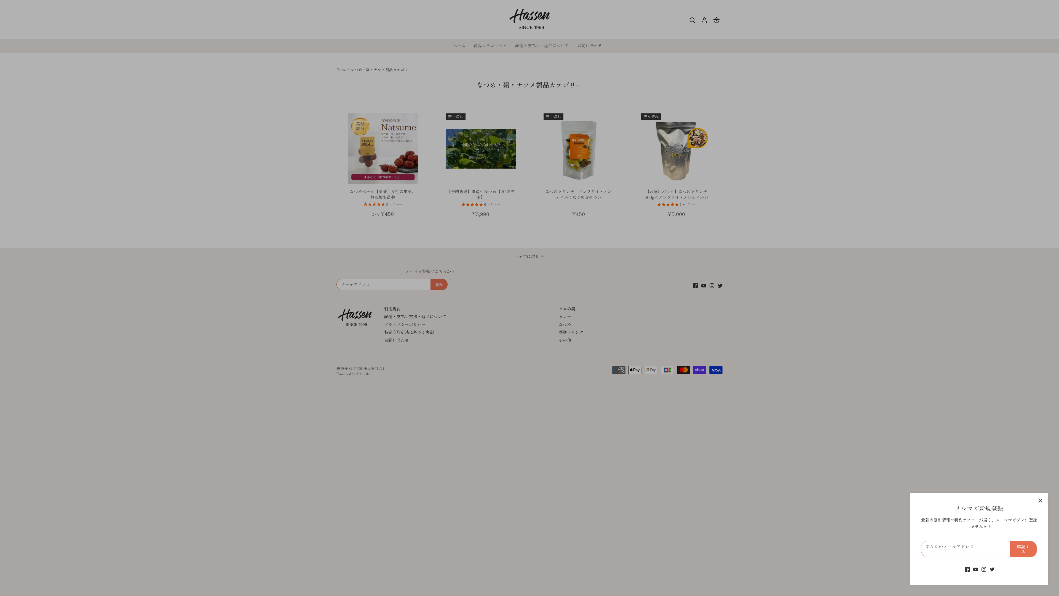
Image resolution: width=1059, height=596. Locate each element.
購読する (1023, 549)
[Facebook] (967, 569)
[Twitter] (992, 569)
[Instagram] (984, 569)
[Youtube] (975, 569)
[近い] (1040, 500)
